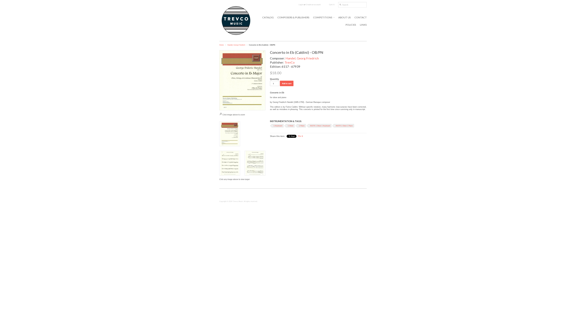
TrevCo (290, 62)
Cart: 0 (331, 4)
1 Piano (301, 126)
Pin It (300, 136)
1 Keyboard (278, 126)
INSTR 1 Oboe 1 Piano (344, 126)
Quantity (274, 79)
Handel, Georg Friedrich (236, 45)
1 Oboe (290, 126)
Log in (301, 4)
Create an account (313, 4)
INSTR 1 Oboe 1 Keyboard (320, 126)
